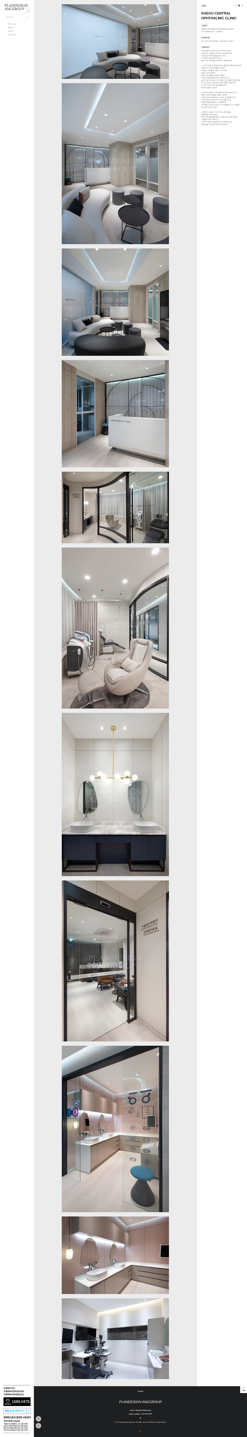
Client (11, 31)
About (11, 27)
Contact (12, 34)
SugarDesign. (161, 1422)
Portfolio (12, 24)
